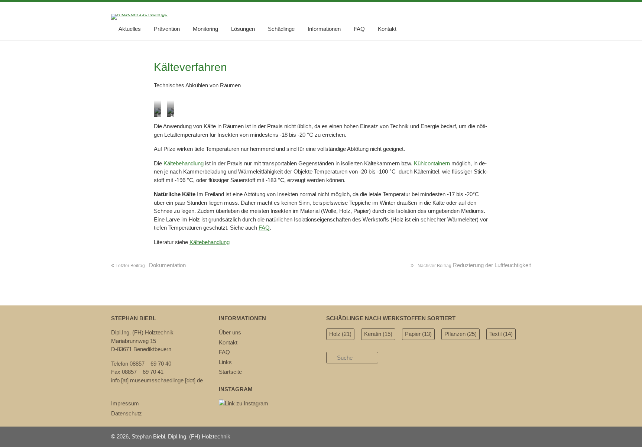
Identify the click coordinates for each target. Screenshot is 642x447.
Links (225, 362)
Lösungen (243, 29)
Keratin (378, 334)
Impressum (125, 403)
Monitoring (205, 29)
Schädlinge (281, 29)
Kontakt (387, 29)
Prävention (167, 29)
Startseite (230, 372)
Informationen (324, 29)
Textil (501, 334)
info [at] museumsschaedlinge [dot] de (157, 380)
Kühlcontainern (432, 163)
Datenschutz (126, 413)
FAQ (359, 29)
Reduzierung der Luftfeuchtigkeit (471, 265)
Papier (418, 334)
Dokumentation (148, 265)
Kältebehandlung (183, 163)
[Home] (139, 13)
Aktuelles (130, 29)
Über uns (230, 332)
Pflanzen (460, 334)
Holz (340, 334)
